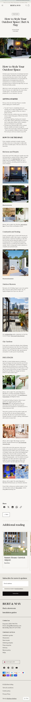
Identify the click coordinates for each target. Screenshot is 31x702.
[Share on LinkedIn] (12, 507)
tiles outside (19, 487)
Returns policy (7, 650)
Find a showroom (9, 608)
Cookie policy (6, 691)
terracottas (5, 403)
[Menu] (2, 5)
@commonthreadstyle (8, 278)
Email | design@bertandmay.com (12, 625)
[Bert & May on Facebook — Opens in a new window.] (4, 667)
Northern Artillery (12, 698)
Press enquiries (7, 645)
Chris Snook (14, 336)
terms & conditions (19, 588)
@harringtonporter (7, 205)
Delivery (5, 647)
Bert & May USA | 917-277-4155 (12, 627)
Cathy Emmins (20, 336)
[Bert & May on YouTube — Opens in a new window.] (16, 667)
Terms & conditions (8, 687)
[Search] (26, 5)
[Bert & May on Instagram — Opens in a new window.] (12, 667)
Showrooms (6, 638)
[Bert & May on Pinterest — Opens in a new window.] (8, 667)
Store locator (6, 640)
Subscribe (15, 593)
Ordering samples (8, 643)
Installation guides (10, 612)
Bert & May (10, 684)
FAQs (4, 652)
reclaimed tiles (8, 334)
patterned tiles (16, 158)
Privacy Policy (6, 694)
